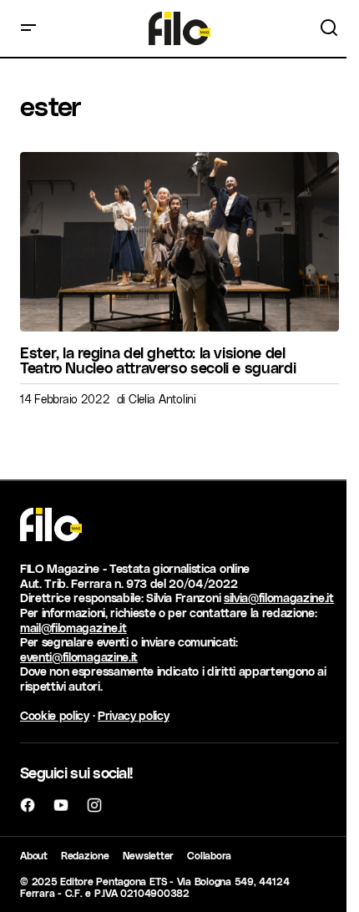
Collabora (209, 855)
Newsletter (148, 855)
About (34, 855)
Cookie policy (54, 715)
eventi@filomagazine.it (79, 657)
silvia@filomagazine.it (279, 597)
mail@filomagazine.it (73, 628)
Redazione (85, 855)
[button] (28, 28)
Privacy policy (133, 715)
